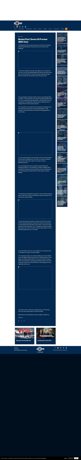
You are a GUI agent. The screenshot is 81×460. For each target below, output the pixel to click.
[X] (14, 27)
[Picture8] (17, 27)
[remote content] (35, 86)
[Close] (79, 458)
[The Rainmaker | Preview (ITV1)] (46, 333)
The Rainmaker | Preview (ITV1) (44, 340)
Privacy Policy (43, 458)
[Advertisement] (20, 2)
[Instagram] (20, 27)
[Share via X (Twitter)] (21, 320)
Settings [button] (65, 458)
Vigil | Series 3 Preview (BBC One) (23, 340)
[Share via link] (24, 320)
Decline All (71, 458)
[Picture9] (25, 27)
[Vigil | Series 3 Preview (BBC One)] (24, 333)
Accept (76, 458)
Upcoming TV (20, 317)
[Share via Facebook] (18, 320)
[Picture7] (22, 27)
